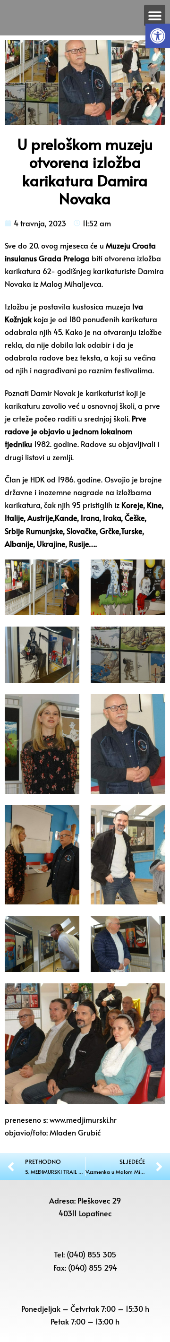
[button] (157, 36)
